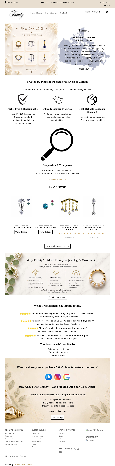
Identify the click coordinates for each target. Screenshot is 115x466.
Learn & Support (50, 13)
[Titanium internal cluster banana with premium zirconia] (93, 206)
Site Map (35, 447)
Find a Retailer (12, 3)
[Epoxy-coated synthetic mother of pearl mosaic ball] (45, 206)
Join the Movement (57, 297)
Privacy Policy (36, 441)
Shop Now (84, 69)
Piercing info (9, 439)
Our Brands (63, 441)
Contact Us (36, 433)
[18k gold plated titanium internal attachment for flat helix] (69, 206)
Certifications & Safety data (14, 441)
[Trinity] (16, 15)
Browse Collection (36, 13)
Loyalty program (37, 436)
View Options (21, 232)
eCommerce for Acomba (23, 465)
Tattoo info (8, 436)
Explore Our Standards (57, 179)
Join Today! (57, 417)
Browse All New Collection (57, 246)
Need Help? (63, 13)
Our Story (62, 433)
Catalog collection (11, 444)
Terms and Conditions (39, 439)
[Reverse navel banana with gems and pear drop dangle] (21, 206)
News (61, 436)
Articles (61, 439)
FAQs (34, 444)
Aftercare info (9, 433)
